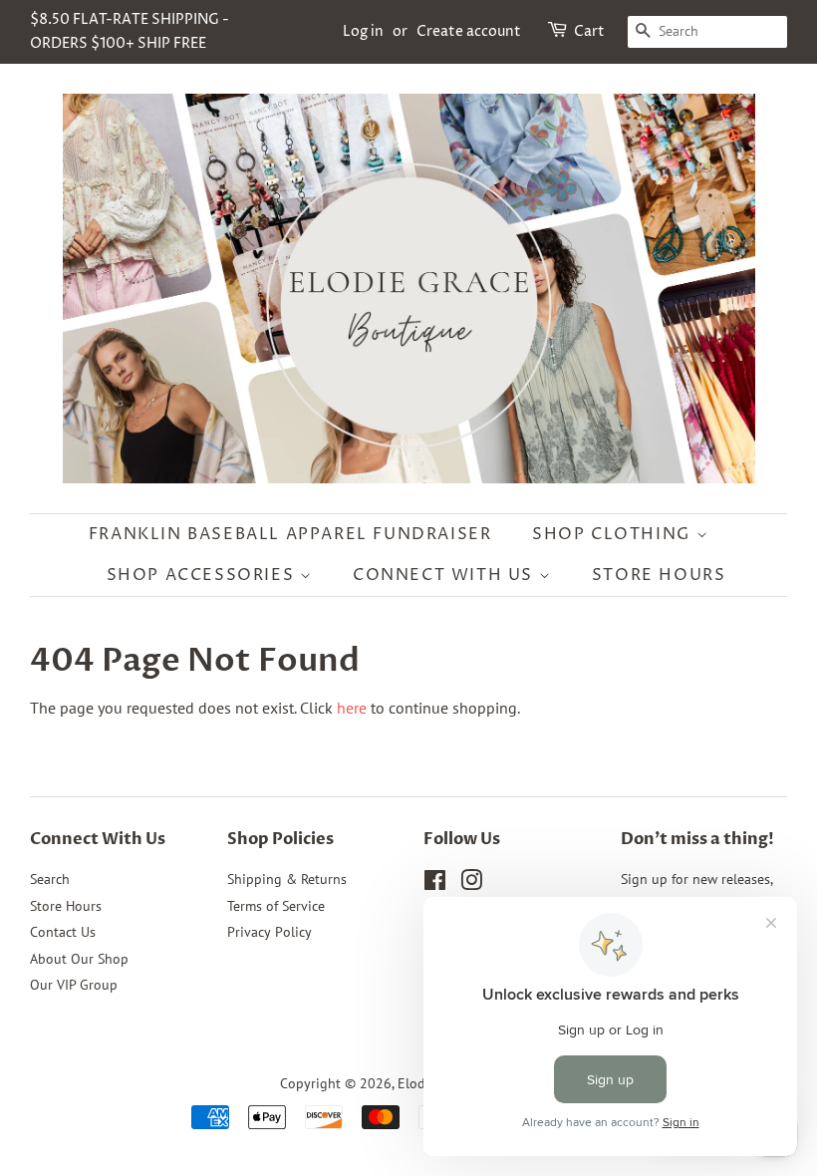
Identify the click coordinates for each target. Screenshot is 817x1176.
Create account (468, 31)
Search (50, 879)
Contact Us (63, 932)
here (352, 708)
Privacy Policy (269, 932)
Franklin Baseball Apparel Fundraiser (290, 534)
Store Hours (659, 575)
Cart (589, 31)
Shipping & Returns (287, 879)
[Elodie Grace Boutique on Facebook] (434, 884)
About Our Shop (79, 959)
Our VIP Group (74, 985)
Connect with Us (446, 575)
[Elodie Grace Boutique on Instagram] (471, 884)
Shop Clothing (613, 534)
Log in (363, 31)
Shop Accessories (203, 575)
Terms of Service (276, 906)
